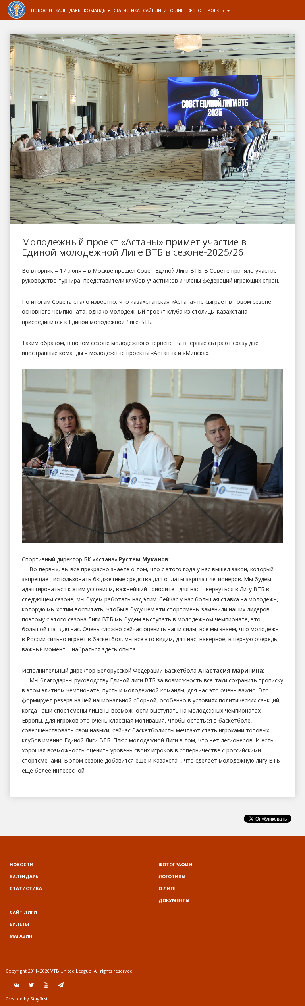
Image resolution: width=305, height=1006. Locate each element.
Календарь (68, 10)
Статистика (127, 10)
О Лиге (178, 10)
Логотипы (171, 876)
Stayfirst (39, 999)
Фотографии (175, 864)
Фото (195, 10)
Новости (41, 10)
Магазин (21, 936)
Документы (173, 900)
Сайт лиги (155, 10)
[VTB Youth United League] (16, 10)
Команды (95, 10)
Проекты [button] (215, 10)
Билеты (19, 924)
